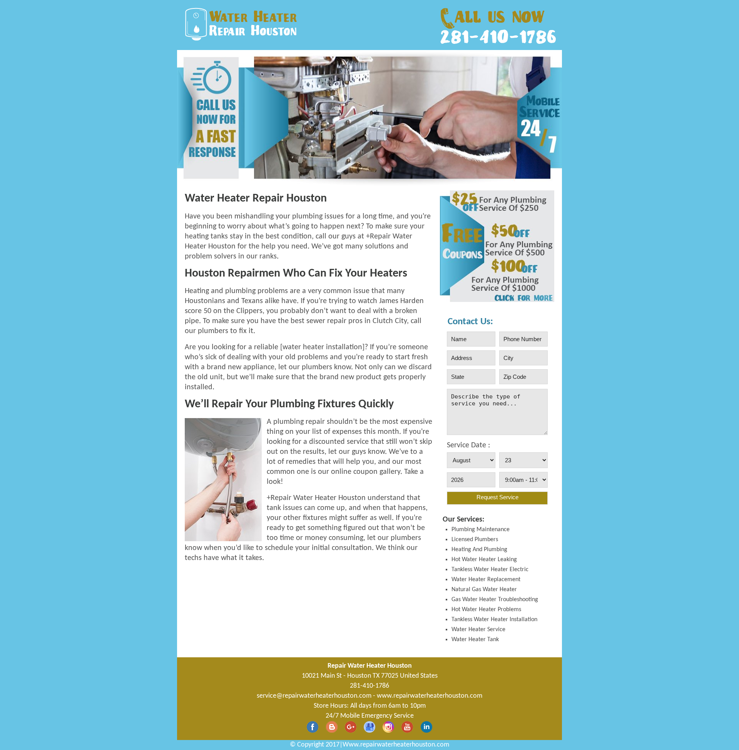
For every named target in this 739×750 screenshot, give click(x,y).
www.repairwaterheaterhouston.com (429, 696)
